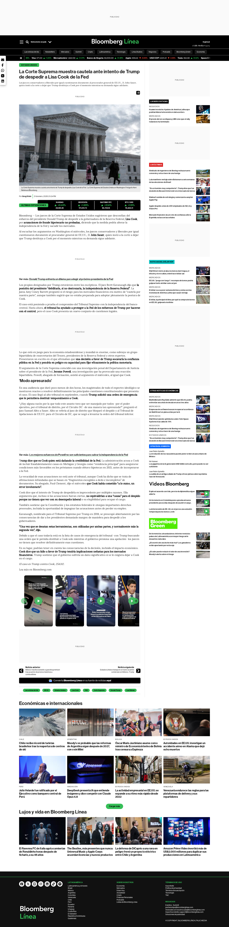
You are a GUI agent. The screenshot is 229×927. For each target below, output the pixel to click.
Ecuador (71, 904)
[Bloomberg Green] (179, 523)
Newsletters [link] (50, 52)
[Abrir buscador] (27, 42)
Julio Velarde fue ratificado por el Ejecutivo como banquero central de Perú (40, 793)
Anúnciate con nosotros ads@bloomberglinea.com (185, 910)
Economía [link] (201, 52)
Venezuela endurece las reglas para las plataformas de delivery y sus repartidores (186, 793)
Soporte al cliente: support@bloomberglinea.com (184, 912)
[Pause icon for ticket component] (21, 58)
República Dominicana (76, 916)
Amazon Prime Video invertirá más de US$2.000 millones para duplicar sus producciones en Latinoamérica (185, 851)
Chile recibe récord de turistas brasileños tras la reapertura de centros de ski (42, 746)
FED (86, 690)
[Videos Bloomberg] (179, 484)
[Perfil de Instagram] (40, 884)
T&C (167, 895)
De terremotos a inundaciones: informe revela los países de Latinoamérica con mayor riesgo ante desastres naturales (169, 536)
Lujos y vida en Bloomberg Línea (53, 812)
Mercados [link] (65, 52)
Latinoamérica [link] (104, 52)
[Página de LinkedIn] (47, 884)
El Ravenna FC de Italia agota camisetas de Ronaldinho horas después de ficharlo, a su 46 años (42, 851)
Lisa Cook (75, 690)
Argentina (71, 893)
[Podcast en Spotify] (60, 884)
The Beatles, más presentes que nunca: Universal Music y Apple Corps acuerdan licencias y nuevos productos (90, 851)
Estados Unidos (29, 65)
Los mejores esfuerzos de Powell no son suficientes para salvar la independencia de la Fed (78, 454)
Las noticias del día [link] (31, 52)
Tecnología (169, 893)
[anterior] (21, 671)
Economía (121, 886)
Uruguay (71, 909)
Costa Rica (72, 911)
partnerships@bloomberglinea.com (179, 907)
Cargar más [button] (114, 806)
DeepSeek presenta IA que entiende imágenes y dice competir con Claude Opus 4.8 (89, 793)
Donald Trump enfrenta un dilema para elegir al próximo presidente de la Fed (71, 279)
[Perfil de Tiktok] (53, 884)
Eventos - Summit (172, 905)
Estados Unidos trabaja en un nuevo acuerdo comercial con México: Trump (117, 671)
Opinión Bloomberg (160, 446)
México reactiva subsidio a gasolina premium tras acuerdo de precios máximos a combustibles (42, 672)
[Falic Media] (194, 46)
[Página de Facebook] (21, 884)
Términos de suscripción (174, 890)
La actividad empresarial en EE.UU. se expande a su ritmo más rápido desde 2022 (137, 793)
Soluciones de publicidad (175, 914)
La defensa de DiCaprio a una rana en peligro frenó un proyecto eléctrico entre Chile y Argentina (136, 851)
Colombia (72, 895)
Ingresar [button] (206, 42)
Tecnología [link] (121, 52)
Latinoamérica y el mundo (77, 886)
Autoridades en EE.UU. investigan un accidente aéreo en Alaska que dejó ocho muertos (184, 746)
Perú (69, 902)
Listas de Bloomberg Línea (127, 902)
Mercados (121, 888)
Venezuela (72, 897)
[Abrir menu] (21, 42)
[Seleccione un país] (49, 42)
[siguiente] (138, 671)
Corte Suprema (99, 690)
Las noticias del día (31, 690)
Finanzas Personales (125, 897)
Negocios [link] (152, 52)
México (71, 890)
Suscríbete (169, 886)
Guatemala (72, 918)
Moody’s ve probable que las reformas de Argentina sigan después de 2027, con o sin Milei (89, 746)
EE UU (46, 690)
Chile (70, 900)
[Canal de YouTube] (34, 884)
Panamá (71, 907)
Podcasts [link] (166, 52)
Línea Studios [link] (137, 52)
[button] (138, 93)
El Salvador (72, 914)
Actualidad (121, 893)
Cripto (119, 895)
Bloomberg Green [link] (183, 52)
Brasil (70, 888)
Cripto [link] (90, 52)
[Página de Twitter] (28, 884)
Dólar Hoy (121, 890)
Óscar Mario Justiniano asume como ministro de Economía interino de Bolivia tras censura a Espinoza (138, 746)
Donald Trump (115, 690)
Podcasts (120, 900)
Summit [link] (79, 52)
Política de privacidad (173, 888)
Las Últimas (131, 690)
